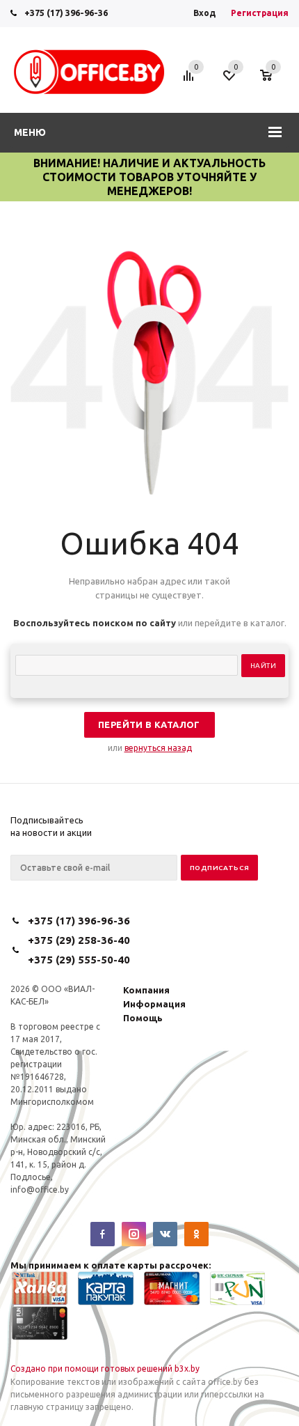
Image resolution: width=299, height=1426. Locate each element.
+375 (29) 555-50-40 (79, 960)
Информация (154, 1004)
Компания (146, 990)
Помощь (143, 1018)
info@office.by (39, 1189)
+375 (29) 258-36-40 (79, 940)
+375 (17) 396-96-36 (66, 12)
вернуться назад (158, 747)
